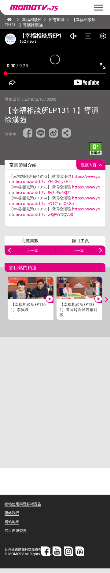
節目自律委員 (16, 530)
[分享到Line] (40, 133)
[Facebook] (45, 551)
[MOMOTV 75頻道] (55, 7)
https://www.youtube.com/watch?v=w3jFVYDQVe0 (54, 211)
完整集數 (29, 240)
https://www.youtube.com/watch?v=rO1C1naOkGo (54, 200)
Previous (7, 299)
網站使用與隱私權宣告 (23, 504)
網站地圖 (12, 521)
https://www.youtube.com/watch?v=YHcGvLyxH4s (54, 179)
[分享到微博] (53, 133)
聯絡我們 (12, 512)
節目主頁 (80, 240)
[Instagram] (68, 551)
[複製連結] (66, 133)
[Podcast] (80, 551)
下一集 (78, 250)
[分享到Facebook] (27, 133)
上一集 (32, 250)
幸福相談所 (32, 19)
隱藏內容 (89, 165)
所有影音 (57, 19)
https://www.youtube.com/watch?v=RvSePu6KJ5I (54, 189)
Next (102, 299)
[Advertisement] (55, 402)
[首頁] (8, 19)
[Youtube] (57, 551)
